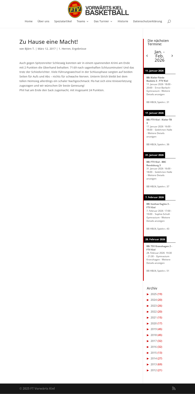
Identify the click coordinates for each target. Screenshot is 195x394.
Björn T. (30, 48)
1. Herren (65, 48)
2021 (154, 317)
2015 (154, 352)
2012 (154, 370)
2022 (154, 311)
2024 (154, 299)
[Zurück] (147, 55)
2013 (154, 364)
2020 (154, 323)
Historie (123, 21)
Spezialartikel (63, 21)
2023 (154, 305)
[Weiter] (172, 55)
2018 (154, 335)
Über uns (43, 21)
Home (29, 21)
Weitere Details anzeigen (158, 92)
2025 (154, 294)
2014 (154, 358)
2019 (154, 329)
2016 (154, 347)
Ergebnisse (79, 48)
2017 (154, 341)
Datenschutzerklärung (147, 21)
